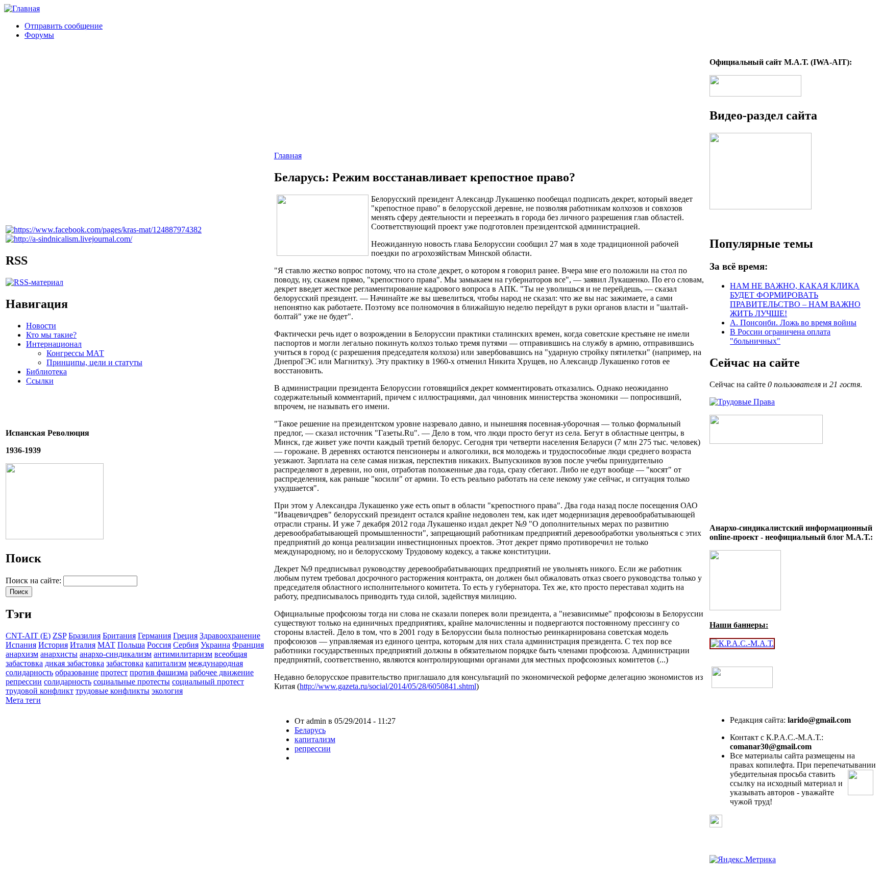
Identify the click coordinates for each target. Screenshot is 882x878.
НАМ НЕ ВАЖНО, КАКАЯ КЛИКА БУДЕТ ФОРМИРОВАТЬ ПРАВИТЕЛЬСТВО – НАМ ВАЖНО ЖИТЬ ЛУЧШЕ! (795, 299)
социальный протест (208, 681)
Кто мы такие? (51, 334)
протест (114, 672)
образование (77, 672)
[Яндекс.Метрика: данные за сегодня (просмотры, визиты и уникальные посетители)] (742, 859)
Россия (159, 644)
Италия (82, 644)
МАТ (106, 644)
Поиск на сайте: (34, 580)
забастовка (124, 663)
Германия (154, 635)
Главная (288, 155)
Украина (215, 644)
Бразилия (84, 635)
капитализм (165, 663)
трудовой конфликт (40, 690)
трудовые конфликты (113, 690)
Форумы (39, 35)
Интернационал (54, 344)
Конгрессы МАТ (75, 353)
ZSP (59, 635)
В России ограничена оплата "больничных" (780, 336)
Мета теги (23, 700)
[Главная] (22, 8)
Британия (119, 635)
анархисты (59, 654)
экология (167, 690)
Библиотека (46, 371)
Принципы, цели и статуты (94, 362)
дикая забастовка (74, 663)
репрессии (24, 681)
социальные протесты (131, 681)
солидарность (67, 681)
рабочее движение (222, 672)
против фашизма (159, 672)
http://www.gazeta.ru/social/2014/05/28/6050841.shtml (388, 686)
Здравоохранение (230, 635)
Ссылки (40, 380)
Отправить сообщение (63, 25)
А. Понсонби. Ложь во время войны (793, 322)
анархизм (22, 654)
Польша (131, 644)
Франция (248, 644)
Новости (41, 325)
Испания (21, 644)
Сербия (186, 644)
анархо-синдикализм (116, 654)
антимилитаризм (183, 654)
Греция (185, 635)
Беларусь (310, 730)
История (53, 644)
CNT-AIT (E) (28, 635)
